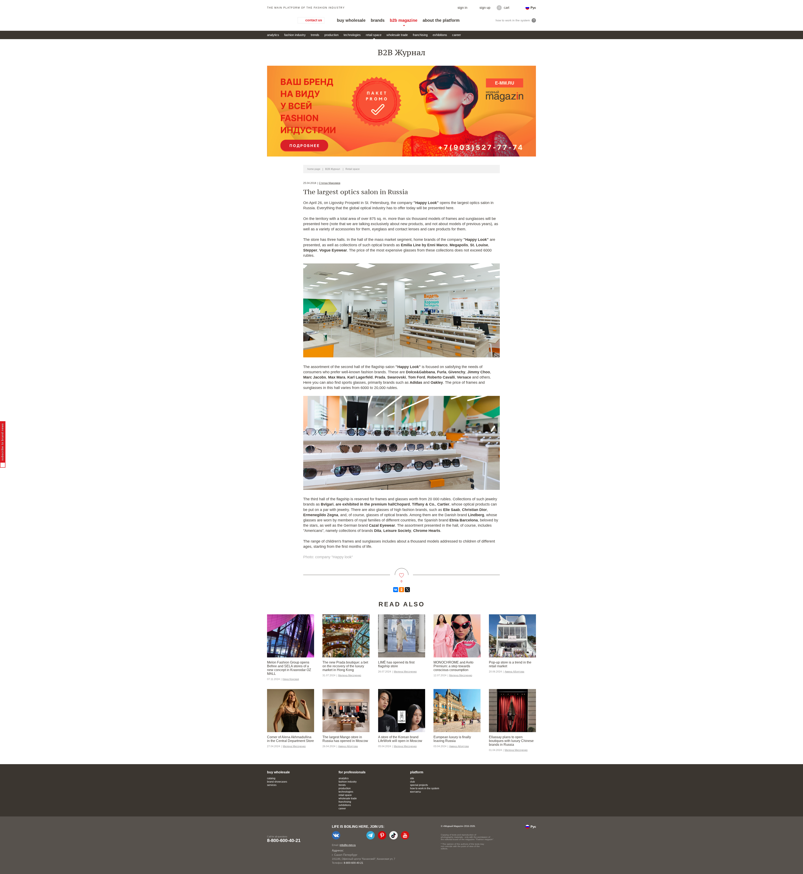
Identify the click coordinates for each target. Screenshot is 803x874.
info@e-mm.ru (348, 845)
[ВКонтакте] (395, 589)
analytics (273, 35)
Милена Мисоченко (349, 675)
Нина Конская (291, 679)
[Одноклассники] (401, 589)
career (456, 35)
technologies (352, 35)
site (412, 778)
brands (378, 20)
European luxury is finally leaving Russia (452, 739)
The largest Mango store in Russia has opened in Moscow (345, 739)
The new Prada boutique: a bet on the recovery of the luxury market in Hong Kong (345, 666)
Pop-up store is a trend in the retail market (510, 664)
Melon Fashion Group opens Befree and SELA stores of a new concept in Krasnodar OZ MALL (289, 668)
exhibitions (440, 35)
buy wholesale (351, 20)
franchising (420, 35)
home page (313, 169)
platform (416, 772)
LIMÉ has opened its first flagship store (396, 664)
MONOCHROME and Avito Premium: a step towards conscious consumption (453, 666)
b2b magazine (403, 20)
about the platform (441, 20)
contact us (313, 20)
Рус (533, 7)
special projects (419, 785)
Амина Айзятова (514, 671)
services (271, 785)
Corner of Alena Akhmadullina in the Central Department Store (290, 739)
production (331, 35)
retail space (373, 35)
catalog (271, 778)
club (412, 781)
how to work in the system (424, 788)
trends (315, 35)
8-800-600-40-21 (283, 840)
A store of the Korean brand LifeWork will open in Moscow (400, 739)
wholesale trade (397, 35)
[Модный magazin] (278, 20)
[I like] (401, 573)
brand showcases (277, 781)
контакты (415, 791)
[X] (407, 589)
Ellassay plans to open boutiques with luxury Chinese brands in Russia (511, 740)
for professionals (352, 772)
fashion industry (295, 35)
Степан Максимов (329, 183)
